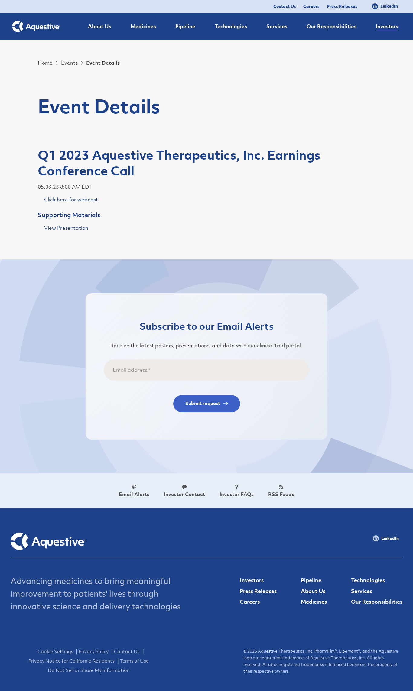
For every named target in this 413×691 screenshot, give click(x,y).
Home (45, 63)
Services (361, 591)
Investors (252, 580)
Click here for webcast (71, 199)
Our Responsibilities (376, 601)
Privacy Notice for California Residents (71, 661)
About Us (313, 591)
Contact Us (284, 6)
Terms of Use (134, 661)
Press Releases (342, 6)
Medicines (314, 601)
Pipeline (311, 580)
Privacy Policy (94, 651)
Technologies (368, 580)
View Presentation (66, 228)
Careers (311, 6)
